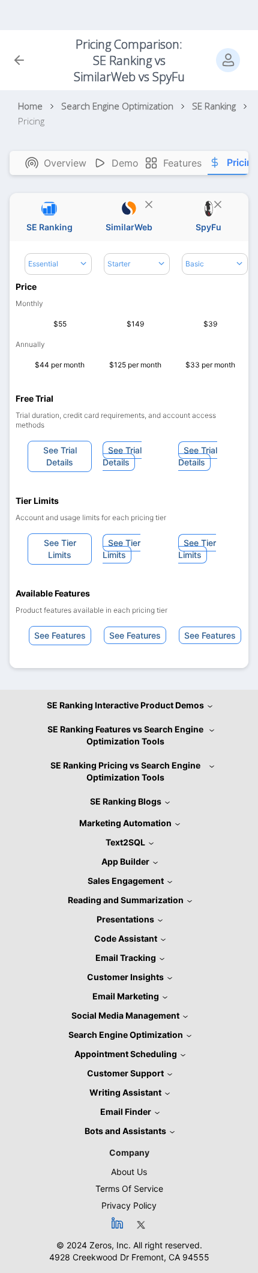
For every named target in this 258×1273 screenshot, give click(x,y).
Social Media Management (125, 1015)
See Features (60, 635)
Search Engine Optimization (125, 1034)
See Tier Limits (60, 549)
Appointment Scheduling (125, 1054)
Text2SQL (125, 842)
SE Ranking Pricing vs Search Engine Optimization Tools (125, 771)
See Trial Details (60, 456)
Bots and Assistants (125, 1131)
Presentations (125, 919)
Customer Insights (125, 977)
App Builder (125, 861)
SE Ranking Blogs (125, 801)
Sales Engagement (126, 881)
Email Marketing (125, 996)
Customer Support (125, 1073)
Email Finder (125, 1111)
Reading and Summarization (126, 900)
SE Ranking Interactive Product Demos (125, 705)
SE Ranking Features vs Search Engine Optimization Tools (125, 735)
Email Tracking (125, 957)
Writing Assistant (125, 1092)
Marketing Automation (125, 823)
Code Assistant (125, 938)
